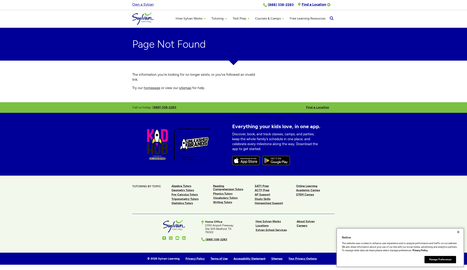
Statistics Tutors (182, 203)
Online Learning (306, 186)
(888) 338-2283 (164, 107)
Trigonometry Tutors (184, 199)
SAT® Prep (262, 186)
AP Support (262, 194)
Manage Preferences (440, 259)
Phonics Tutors (222, 193)
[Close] (458, 232)
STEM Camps (305, 194)
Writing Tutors (222, 202)
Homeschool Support (269, 203)
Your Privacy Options (302, 258)
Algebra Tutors (181, 186)
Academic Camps (308, 190)
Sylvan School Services (271, 230)
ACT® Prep (262, 190)
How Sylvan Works (268, 221)
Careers (302, 225)
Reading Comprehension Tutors (228, 187)
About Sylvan (306, 221)
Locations (262, 225)
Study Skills (262, 199)
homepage (152, 88)
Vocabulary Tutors (225, 198)
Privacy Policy (420, 250)
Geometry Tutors (182, 190)
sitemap (185, 88)
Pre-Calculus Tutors (184, 194)
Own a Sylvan (143, 4)
